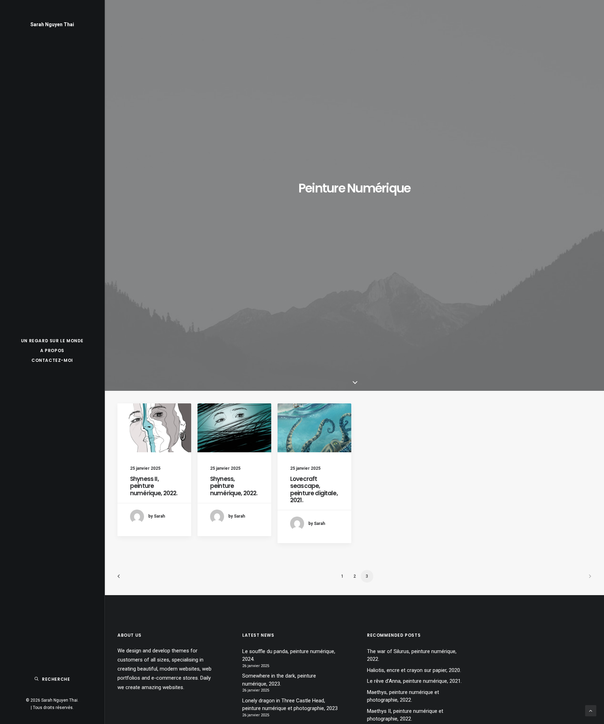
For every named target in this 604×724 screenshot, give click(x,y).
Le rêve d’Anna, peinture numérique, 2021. (414, 681)
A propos (52, 350)
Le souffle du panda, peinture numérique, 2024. (288, 655)
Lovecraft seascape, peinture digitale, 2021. (314, 489)
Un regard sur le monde (52, 341)
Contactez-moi (52, 360)
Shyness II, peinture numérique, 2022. (153, 486)
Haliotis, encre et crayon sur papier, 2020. (414, 670)
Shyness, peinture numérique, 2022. (233, 486)
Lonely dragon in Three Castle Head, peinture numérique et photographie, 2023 (290, 704)
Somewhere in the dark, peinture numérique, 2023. (279, 680)
